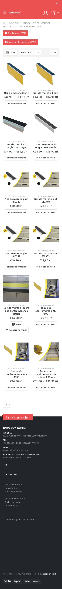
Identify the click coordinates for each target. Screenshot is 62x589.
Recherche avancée (14, 502)
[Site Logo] (14, 13)
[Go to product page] (16, 73)
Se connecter (11, 505)
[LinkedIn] (57, 3)
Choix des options (16, 103)
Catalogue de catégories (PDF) (21, 42)
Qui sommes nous (13, 484)
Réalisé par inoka (48, 573)
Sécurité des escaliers (16, 90)
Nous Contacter (12, 488)
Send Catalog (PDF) (16, 33)
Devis (18, 324)
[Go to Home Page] (4, 23)
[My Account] (45, 13)
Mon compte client (13, 491)
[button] (5, 13)
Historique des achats (15, 498)
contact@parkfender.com (15, 450)
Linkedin (6, 465)
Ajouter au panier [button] (18, 330)
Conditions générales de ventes (20, 519)
